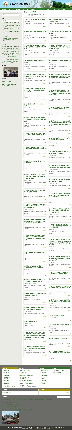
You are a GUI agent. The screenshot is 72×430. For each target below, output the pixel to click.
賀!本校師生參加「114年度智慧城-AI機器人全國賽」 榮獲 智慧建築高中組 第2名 (35, 134)
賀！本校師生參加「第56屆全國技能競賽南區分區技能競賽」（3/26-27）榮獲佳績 (35, 75)
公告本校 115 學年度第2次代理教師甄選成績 (11, 32)
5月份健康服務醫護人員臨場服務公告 (59, 339)
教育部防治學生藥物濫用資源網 (26, 383)
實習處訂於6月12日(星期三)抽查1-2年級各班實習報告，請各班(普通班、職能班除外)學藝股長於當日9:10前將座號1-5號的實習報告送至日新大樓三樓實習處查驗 (35, 334)
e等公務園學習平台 (7, 392)
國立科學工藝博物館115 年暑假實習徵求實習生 (34, 104)
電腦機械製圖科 (5, 83)
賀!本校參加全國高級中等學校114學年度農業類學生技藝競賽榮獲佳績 (59, 138)
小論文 (15, 50)
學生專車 (42, 378)
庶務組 (8, 51)
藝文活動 (8, 59)
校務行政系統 (6, 375)
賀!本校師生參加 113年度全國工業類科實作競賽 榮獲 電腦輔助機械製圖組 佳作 (60, 287)
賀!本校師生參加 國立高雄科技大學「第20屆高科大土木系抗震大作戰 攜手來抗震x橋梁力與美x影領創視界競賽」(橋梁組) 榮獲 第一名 (60, 242)
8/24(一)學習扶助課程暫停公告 (9, 28)
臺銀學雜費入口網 (44, 370)
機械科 (3, 81)
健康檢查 (16, 46)
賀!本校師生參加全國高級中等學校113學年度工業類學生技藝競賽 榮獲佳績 (59, 273)
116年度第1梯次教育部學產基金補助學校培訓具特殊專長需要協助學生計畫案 (11, 39)
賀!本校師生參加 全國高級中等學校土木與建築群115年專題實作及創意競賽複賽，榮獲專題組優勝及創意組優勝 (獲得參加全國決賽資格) (59, 92)
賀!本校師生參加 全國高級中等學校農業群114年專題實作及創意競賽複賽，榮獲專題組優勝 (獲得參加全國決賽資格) (34, 221)
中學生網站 (5, 46)
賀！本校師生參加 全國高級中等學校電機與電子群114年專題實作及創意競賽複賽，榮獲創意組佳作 (59, 195)
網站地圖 (48, 428)
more (42, 392)
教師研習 (7, 53)
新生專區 (6, 54)
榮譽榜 (26, 50)
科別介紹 (9, 58)
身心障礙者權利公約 (24, 385)
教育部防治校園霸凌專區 (25, 382)
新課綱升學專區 (43, 380)
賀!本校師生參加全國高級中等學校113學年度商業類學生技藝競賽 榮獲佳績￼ (35, 266)
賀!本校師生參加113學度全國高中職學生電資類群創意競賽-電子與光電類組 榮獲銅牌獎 (59, 301)
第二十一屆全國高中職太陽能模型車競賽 (34, 19)
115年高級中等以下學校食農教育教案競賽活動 (34, 61)
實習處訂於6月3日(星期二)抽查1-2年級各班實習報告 (34, 161)
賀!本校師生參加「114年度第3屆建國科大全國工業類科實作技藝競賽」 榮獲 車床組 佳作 (35, 119)
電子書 (8, 63)
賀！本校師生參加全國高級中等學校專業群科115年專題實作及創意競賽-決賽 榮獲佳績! (35, 47)
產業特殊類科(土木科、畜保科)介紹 (60, 370)
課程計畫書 (5, 378)
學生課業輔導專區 (44, 375)
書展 (11, 54)
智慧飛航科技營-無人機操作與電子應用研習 (35, 32)
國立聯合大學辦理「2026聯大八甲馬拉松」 (11, 35)
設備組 (27, 428)
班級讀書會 (14, 56)
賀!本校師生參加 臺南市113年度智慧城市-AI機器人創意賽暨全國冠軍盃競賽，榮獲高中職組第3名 (60, 226)
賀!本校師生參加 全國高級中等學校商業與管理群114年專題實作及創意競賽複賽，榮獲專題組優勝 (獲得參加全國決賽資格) (34, 237)
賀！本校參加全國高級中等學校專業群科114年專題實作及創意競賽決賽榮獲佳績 (59, 166)
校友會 (16, 54)
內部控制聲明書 (6, 377)
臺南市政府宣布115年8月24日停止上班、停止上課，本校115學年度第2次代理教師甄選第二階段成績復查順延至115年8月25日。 (11, 24)
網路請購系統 (6, 383)
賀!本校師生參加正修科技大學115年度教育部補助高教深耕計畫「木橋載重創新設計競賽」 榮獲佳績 (59, 47)
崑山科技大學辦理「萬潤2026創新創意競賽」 (60, 61)
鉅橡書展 (9, 61)
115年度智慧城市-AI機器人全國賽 (58, 19)
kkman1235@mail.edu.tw (59, 427)
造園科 (8, 84)
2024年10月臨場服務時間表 (56, 315)
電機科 (7, 81)
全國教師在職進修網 (57, 372)
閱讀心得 (15, 61)
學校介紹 (6, 50)
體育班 (12, 85)
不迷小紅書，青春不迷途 (25, 370)
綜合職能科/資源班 (6, 85)
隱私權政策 (39, 428)
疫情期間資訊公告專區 (24, 377)
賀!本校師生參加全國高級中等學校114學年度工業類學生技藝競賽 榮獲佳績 (59, 107)
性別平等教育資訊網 (7, 394)
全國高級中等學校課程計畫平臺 (26, 375)
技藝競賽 (13, 51)
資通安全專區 (6, 385)
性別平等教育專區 (23, 378)
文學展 (12, 53)
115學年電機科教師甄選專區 (9, 387)
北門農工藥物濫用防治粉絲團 (26, 380)
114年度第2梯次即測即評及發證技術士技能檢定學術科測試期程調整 (60, 152)
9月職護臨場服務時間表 (30, 321)
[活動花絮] (11, 72)
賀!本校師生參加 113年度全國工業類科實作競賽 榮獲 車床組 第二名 (35, 294)
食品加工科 (15, 83)
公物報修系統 (6, 380)
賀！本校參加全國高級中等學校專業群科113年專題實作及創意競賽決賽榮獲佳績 (34, 347)
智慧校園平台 (6, 374)
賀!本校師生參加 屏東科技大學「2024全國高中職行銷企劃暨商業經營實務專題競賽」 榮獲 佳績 (59, 258)
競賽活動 (15, 58)
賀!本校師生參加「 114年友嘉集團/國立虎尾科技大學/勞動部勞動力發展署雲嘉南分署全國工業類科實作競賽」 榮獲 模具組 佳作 (60, 123)
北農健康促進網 (43, 382)
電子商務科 (13, 84)
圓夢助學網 (42, 377)
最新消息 (26, 21)
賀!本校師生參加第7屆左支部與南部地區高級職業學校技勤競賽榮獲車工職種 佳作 (35, 147)
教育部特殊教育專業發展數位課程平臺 (28, 387)
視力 (13, 59)
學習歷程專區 (43, 372)
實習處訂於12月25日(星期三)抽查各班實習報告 (35, 252)
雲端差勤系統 (6, 372)
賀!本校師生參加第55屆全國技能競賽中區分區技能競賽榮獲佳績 (34, 191)
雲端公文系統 (6, 382)
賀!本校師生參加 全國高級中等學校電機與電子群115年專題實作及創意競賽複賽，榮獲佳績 (34, 90)
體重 (13, 63)
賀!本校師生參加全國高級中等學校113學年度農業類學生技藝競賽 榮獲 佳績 (35, 280)
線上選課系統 (43, 383)
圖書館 (9, 48)
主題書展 (10, 46)
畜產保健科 (4, 84)
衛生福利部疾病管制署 (24, 374)
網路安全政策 (44, 428)
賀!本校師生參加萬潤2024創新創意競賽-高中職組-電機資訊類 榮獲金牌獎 (35, 308)
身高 (5, 61)
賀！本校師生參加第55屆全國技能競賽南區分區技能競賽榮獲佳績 (59, 180)
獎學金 (8, 56)
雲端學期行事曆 (6, 370)
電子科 (10, 81)
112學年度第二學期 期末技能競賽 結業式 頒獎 (60, 325)
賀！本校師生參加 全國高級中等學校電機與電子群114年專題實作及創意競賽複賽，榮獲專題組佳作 (59, 210)
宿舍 (10, 50)
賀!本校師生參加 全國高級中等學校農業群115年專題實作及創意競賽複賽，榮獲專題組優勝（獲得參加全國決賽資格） (59, 76)
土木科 (10, 83)
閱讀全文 (44, 26)
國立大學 (4, 48)
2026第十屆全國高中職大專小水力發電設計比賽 (60, 32)
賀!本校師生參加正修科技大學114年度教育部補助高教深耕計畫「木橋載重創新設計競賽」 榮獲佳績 (35, 176)
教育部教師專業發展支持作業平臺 (60, 374)
